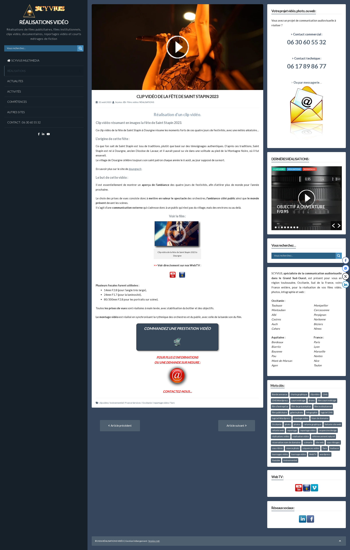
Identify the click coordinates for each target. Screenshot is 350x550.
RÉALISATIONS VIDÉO (43, 22)
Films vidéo (132, 102)
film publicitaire (279, 412)
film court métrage (327, 400)
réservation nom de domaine (286, 442)
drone (312, 400)
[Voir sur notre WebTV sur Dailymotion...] (182, 276)
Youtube (276, 460)
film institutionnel (323, 406)
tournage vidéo (298, 454)
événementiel (117, 402)
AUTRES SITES (16, 112)
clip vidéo (103, 402)
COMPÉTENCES (17, 101)
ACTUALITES (15, 81)
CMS (325, 394)
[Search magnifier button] (80, 48)
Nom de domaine (320, 418)
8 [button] (297, 227)
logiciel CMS (326, 412)
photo (287, 424)
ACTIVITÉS (14, 91)
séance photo (292, 448)
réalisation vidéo (301, 436)
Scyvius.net (154, 541)
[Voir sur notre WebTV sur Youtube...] (172, 276)
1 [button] (276, 227)
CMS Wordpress (280, 400)
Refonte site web (333, 424)
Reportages (309, 169)
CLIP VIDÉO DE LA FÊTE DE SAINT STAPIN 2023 (177, 96)
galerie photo (296, 412)
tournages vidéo (280, 454)
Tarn (172, 402)
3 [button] (282, 227)
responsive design (328, 430)
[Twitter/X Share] (345, 276)
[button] (333, 225)
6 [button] (291, 227)
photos (297, 424)
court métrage (298, 400)
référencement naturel (323, 436)
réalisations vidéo (280, 436)
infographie (311, 412)
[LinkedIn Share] (345, 284)
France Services (133, 402)
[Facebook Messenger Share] (345, 268)
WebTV (312, 454)
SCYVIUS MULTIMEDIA (25, 60)
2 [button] (279, 227)
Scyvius (118, 102)
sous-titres (277, 448)
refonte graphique (312, 424)
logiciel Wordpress (281, 418)
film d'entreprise (280, 406)
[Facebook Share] (345, 260)
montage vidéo (301, 418)
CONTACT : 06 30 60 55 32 (24, 122)
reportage (292, 430)
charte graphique (299, 394)
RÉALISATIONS (16, 70)
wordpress (325, 454)
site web (320, 442)
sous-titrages (333, 442)
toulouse (334, 448)
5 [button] (288, 227)
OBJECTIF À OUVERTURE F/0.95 (301, 209)
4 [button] (285, 227)
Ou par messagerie (306, 82)
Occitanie (147, 402)
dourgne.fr (135, 168)
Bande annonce (279, 394)
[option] (306, 198)
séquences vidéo (310, 448)
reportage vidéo (161, 402)
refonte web (278, 430)
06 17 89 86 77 (306, 66)
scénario (308, 442)
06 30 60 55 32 (306, 42)
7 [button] (294, 227)
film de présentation (301, 406)
